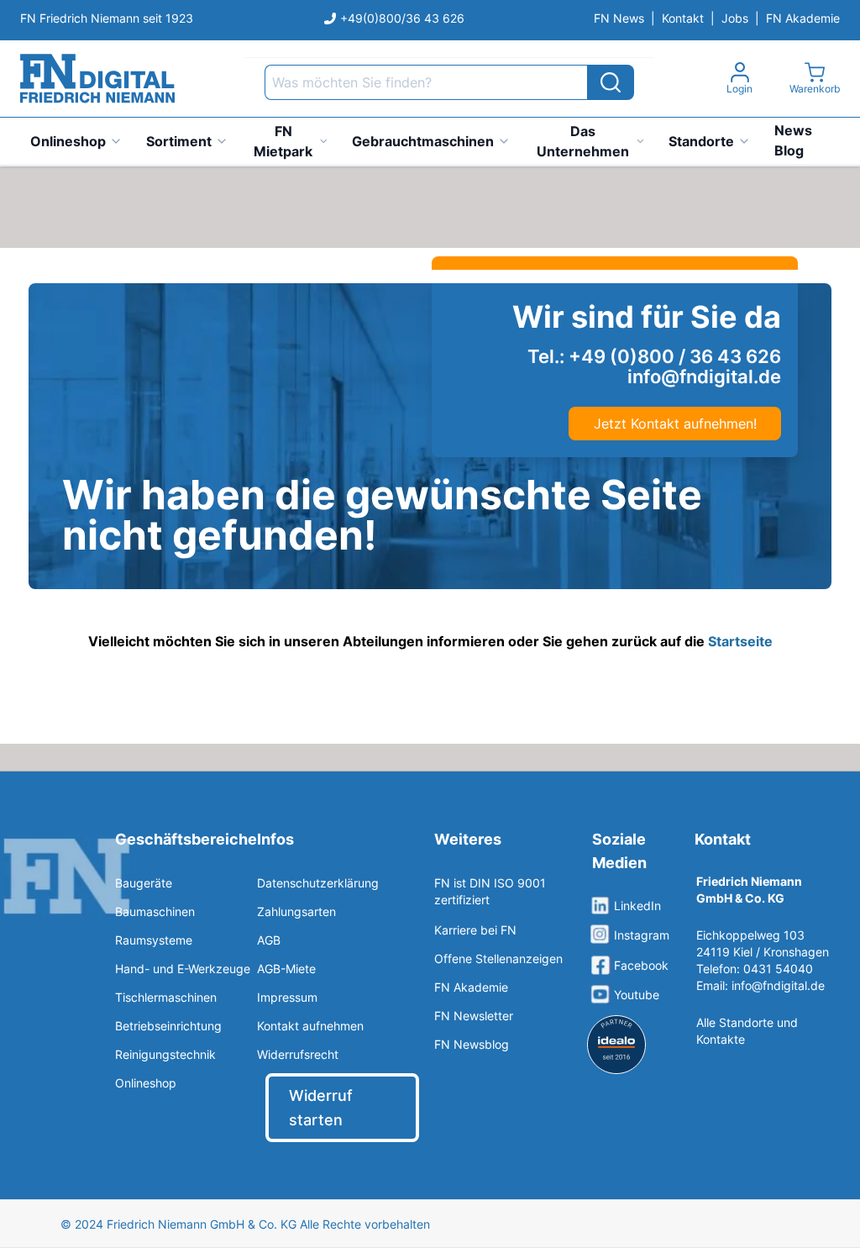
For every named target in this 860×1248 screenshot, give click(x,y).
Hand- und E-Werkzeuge (182, 968)
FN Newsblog (471, 1044)
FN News (619, 18)
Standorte (701, 141)
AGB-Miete (286, 968)
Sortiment (179, 141)
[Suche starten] (610, 82)
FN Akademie (803, 18)
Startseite (740, 641)
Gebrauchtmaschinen (423, 141)
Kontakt (683, 18)
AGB (269, 940)
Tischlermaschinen (166, 997)
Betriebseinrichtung (168, 1026)
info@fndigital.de (778, 985)
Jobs (734, 18)
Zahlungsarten (296, 911)
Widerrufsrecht (297, 1054)
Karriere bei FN (475, 930)
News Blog (793, 140)
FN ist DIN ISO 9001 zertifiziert (490, 891)
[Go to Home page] (97, 78)
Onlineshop (68, 141)
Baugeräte (143, 883)
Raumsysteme (153, 940)
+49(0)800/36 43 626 (402, 18)
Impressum (287, 997)
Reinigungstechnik (165, 1054)
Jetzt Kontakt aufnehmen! (675, 423)
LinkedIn (637, 905)
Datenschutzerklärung (318, 883)
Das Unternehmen (583, 141)
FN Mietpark (283, 141)
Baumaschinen (155, 911)
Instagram (641, 935)
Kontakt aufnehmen (310, 1026)
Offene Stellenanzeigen (498, 958)
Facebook (641, 965)
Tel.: (654, 356)
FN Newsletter (473, 1015)
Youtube (636, 994)
